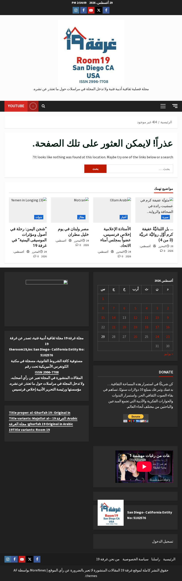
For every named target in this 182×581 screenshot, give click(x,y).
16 (168, 327)
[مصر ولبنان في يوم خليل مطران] (70, 209)
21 (113, 327)
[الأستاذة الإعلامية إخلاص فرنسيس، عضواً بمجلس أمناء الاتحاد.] (112, 209)
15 (103, 317)
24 (157, 336)
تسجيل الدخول (162, 541)
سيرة (165, 217)
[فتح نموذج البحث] (43, 106)
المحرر (162, 246)
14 (113, 317)
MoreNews (38, 570)
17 (157, 327)
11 (146, 317)
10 (157, 317)
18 (146, 327)
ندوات (39, 217)
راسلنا (155, 559)
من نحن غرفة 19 (108, 559)
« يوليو (168, 353)
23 (168, 336)
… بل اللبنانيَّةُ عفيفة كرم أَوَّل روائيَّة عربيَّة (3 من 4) (156, 234)
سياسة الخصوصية (135, 559)
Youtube (16, 106)
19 (135, 327)
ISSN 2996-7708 (47, 372)
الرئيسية (169, 559)
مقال (81, 217)
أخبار (123, 217)
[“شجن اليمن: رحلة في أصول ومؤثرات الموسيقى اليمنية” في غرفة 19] (28, 209)
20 (124, 327)
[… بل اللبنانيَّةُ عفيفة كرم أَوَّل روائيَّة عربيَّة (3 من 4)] (154, 209)
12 (135, 317)
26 (135, 336)
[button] (175, 106)
